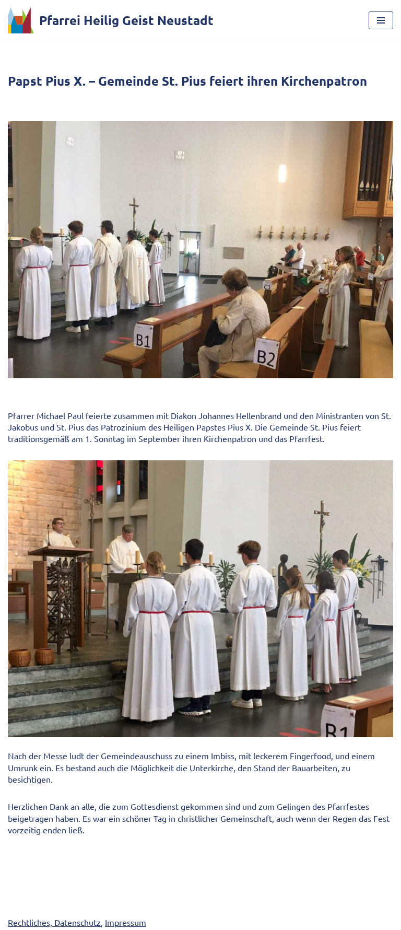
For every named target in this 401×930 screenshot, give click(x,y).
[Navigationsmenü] (381, 20)
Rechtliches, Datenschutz (54, 922)
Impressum (125, 922)
